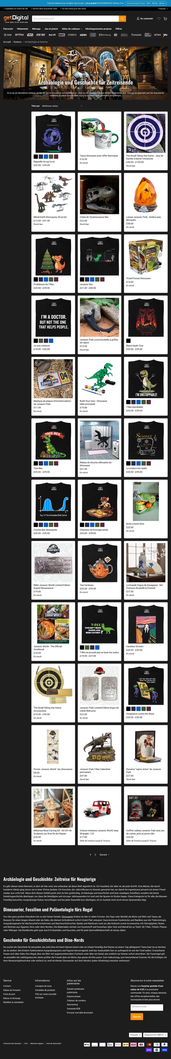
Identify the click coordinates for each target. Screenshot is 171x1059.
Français (162, 9)
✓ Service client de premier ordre (44, 9)
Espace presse (73, 996)
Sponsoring (72, 1004)
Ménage (36, 28)
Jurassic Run (86, 284)
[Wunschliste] (159, 18)
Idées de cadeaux (71, 28)
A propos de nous (43, 986)
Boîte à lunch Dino (135, 523)
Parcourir (8, 28)
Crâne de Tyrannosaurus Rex (94, 217)
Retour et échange (11, 998)
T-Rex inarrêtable (134, 407)
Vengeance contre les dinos (140, 713)
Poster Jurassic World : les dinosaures (53, 769)
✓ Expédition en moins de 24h (15, 9)
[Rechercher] (122, 19)
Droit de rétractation (53, 1043)
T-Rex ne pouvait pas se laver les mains (99, 652)
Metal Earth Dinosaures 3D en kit (50, 217)
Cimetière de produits (45, 990)
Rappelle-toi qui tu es (44, 161)
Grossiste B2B (73, 1008)
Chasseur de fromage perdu (94, 529)
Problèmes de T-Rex (44, 284)
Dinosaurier (67, 916)
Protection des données (12, 1043)
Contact (7, 986)
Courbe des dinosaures (45, 529)
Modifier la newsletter (13, 1002)
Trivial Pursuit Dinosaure (138, 278)
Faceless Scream (134, 646)
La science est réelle (136, 468)
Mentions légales (36, 1043)
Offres (119, 28)
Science (18, 42)
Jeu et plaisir (51, 28)
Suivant (104, 854)
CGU (26, 1043)
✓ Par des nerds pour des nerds (73, 9)
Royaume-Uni (154, 1035)
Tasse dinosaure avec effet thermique (99, 155)
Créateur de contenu (76, 1000)
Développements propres (99, 28)
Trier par (35, 106)
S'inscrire (137, 1016)
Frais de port (9, 994)
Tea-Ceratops (87, 585)
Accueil (7, 42)
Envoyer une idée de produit (80, 1012)
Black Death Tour (134, 345)
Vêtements (22, 28)
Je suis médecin (42, 345)
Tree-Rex (38, 468)
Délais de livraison (12, 990)
